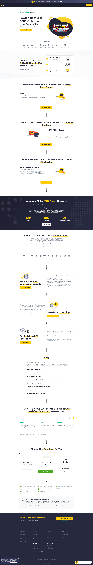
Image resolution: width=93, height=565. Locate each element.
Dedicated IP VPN (50, 535)
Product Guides (50, 545)
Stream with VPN (50, 537)
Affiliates (34, 545)
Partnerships (35, 552)
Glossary (34, 540)
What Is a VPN (35, 530)
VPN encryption (34, 310)
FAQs (48, 547)
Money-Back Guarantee (37, 535)
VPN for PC (22, 530)
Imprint (62, 537)
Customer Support (47, 246)
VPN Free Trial (49, 531)
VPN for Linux (22, 538)
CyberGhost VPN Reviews (51, 530)
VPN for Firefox (22, 535)
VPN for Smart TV (23, 541)
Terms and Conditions (64, 534)
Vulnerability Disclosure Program (38, 551)
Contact (62, 531)
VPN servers (46, 204)
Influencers (35, 547)
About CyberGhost (64, 530)
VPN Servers (35, 538)
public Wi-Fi (68, 336)
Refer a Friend (35, 548)
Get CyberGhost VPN (55, 57)
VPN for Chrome (22, 531)
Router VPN (22, 540)
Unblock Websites (50, 534)
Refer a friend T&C (64, 535)
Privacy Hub (35, 531)
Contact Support (50, 548)
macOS (49, 239)
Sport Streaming (24, 8)
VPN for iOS (22, 542)
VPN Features (35, 537)
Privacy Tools (35, 534)
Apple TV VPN (22, 537)
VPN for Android (22, 534)
